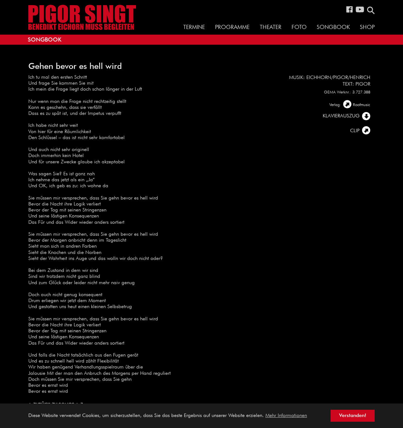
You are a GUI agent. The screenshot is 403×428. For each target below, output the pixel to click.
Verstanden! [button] (352, 415)
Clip (355, 130)
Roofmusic (361, 105)
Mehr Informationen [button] (286, 415)
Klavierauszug (341, 116)
